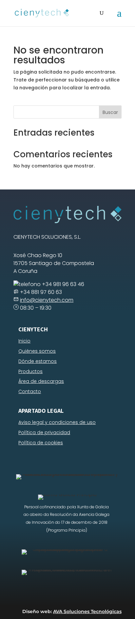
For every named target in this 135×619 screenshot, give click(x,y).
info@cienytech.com (46, 300)
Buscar (110, 112)
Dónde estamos (37, 361)
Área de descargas (41, 381)
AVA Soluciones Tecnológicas (87, 611)
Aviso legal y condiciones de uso (57, 422)
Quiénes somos (37, 351)
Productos (30, 371)
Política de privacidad (44, 432)
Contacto (29, 391)
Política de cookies (40, 442)
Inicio (24, 341)
